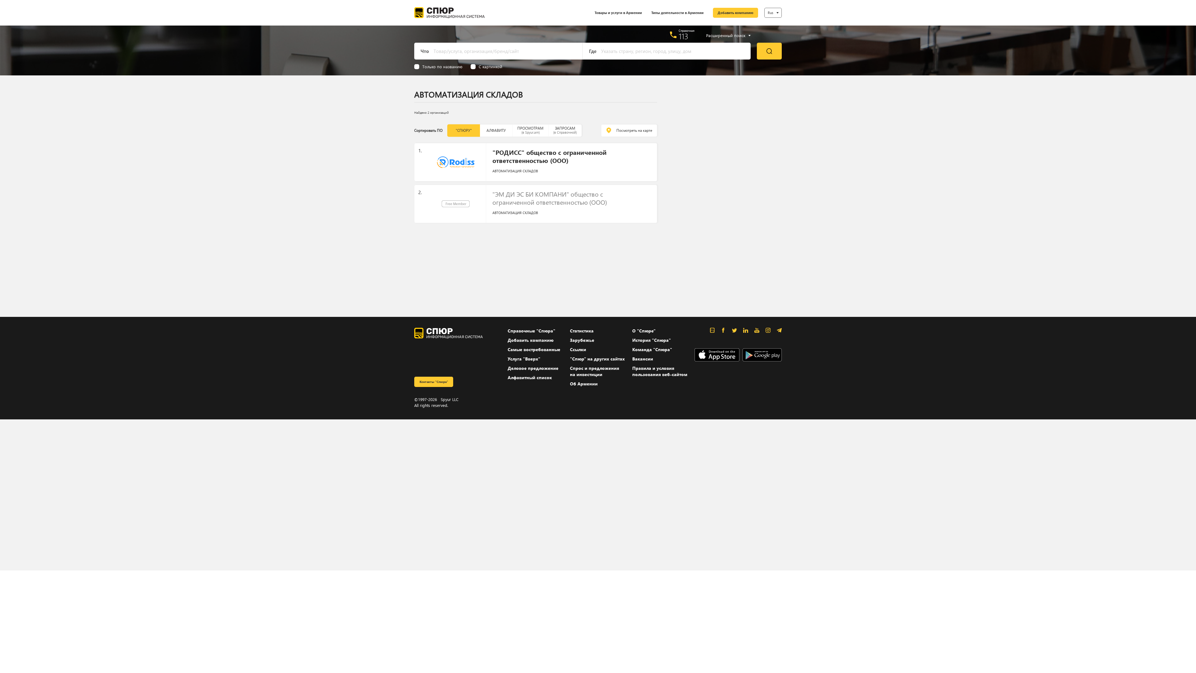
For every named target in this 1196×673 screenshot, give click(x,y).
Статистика (582, 331)
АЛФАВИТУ (496, 130)
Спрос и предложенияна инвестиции (594, 371)
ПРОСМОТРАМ (530, 130)
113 (683, 36)
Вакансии (642, 359)
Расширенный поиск (725, 35)
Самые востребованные (534, 349)
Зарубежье (582, 340)
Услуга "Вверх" (524, 359)
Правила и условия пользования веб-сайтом (659, 371)
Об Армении (584, 384)
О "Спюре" (644, 331)
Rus (770, 13)
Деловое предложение (533, 368)
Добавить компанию (735, 13)
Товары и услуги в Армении (618, 13)
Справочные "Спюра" (531, 331)
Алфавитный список (530, 377)
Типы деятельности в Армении (677, 13)
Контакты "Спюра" (434, 382)
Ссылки (578, 349)
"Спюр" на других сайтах (597, 359)
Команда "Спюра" (652, 349)
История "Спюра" (651, 340)
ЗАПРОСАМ (565, 130)
